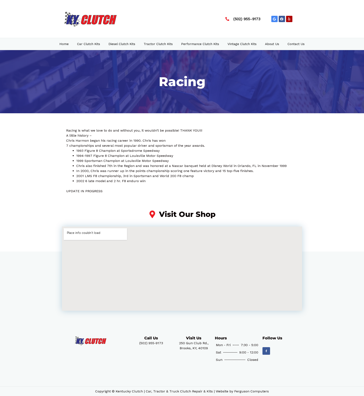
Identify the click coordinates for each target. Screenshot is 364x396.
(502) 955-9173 (151, 343)
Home (64, 44)
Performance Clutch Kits (200, 44)
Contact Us (296, 44)
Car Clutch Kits (88, 44)
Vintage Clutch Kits (242, 44)
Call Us (151, 338)
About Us (272, 44)
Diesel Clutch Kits (121, 44)
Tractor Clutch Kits (158, 44)
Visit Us (193, 338)
